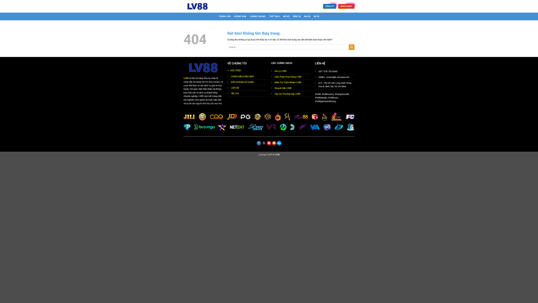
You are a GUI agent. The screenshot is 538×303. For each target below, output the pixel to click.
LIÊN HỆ (235, 88)
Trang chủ (225, 16)
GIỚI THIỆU (235, 70)
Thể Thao (274, 16)
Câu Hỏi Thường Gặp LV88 (287, 94)
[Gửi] (351, 47)
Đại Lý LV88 (280, 71)
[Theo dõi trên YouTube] (274, 143)
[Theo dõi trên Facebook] (259, 143)
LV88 (186, 78)
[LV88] (198, 6)
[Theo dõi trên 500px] (279, 143)
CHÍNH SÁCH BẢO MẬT (242, 76)
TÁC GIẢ (235, 93)
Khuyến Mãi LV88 (283, 88)
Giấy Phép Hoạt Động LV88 (288, 76)
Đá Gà (307, 16)
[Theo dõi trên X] (264, 143)
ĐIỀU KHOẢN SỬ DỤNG (242, 82)
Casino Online (258, 16)
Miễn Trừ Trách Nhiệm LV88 (288, 82)
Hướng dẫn (240, 16)
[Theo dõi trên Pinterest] (269, 143)
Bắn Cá (297, 16)
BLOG (316, 16)
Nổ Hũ (286, 16)
